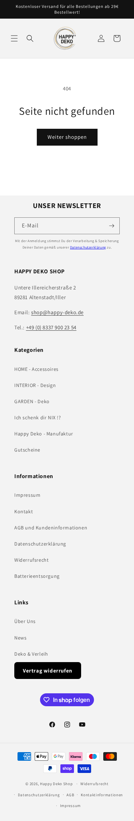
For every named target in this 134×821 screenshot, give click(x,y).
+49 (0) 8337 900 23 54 (51, 327)
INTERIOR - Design (35, 385)
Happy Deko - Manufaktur (43, 433)
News (20, 637)
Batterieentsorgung (37, 576)
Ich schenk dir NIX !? (37, 417)
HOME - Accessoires (36, 369)
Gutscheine (27, 450)
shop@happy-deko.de (57, 312)
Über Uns (25, 621)
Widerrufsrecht (31, 560)
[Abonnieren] (111, 225)
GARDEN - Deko (32, 401)
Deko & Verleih (31, 654)
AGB (70, 794)
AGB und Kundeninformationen (50, 527)
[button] (14, 38)
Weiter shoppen (67, 136)
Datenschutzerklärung (88, 247)
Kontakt (23, 511)
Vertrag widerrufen (48, 670)
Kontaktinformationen (102, 794)
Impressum (27, 495)
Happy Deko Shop (56, 783)
